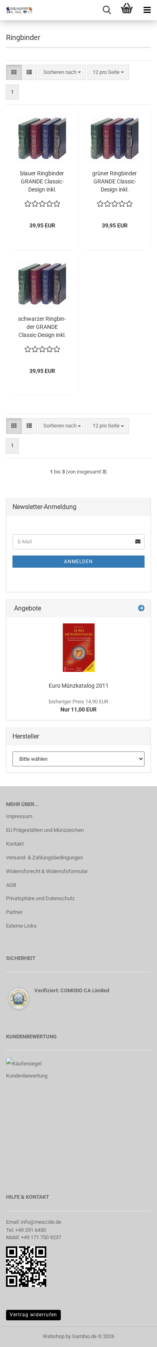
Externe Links (21, 926)
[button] (14, 72)
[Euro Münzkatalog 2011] (79, 647)
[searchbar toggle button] (107, 10)
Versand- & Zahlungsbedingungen (44, 858)
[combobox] (62, 72)
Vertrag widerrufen (33, 1315)
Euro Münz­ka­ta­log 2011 (79, 685)
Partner (14, 912)
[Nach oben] (135, 1335)
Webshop (53, 1336)
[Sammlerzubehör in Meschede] (16, 10)
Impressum (19, 816)
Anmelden (78, 561)
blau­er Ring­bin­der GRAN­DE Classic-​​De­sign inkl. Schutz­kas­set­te (42, 182)
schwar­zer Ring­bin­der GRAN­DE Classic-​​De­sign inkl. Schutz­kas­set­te (42, 327)
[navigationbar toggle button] (147, 10)
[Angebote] (141, 608)
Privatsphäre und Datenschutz (40, 898)
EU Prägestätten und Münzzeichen (45, 830)
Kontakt (15, 844)
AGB (11, 885)
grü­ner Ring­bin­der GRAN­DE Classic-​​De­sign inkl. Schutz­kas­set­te (114, 182)
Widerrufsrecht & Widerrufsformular (47, 871)
